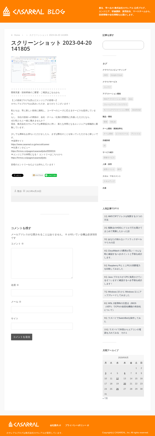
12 (117, 378)
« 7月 (105, 398)
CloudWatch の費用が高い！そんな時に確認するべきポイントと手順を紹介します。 (123, 254)
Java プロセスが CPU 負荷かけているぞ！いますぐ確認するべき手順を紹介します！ (123, 280)
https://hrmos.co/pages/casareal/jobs (28, 158)
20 (125, 383)
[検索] (138, 45)
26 (117, 389)
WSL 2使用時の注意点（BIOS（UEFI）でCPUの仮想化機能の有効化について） (122, 306)
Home (17, 35)
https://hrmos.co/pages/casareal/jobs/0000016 (33, 151)
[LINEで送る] (51, 175)
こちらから (54, 92)
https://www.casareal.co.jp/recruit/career (30, 144)
